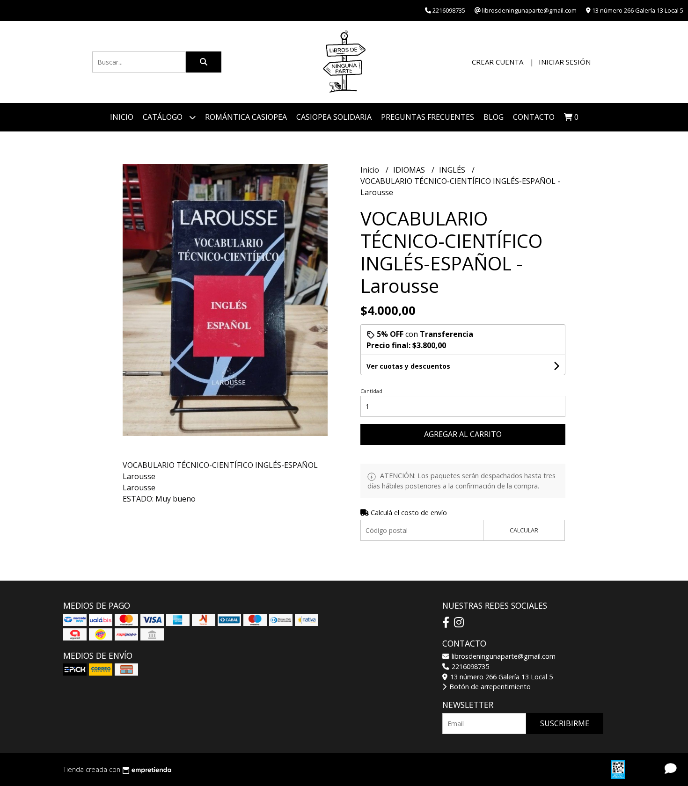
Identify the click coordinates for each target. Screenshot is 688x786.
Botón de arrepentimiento (489, 686)
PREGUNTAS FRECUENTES (427, 117)
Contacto (534, 117)
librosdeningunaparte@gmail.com (503, 656)
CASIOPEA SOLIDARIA (334, 117)
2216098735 (469, 666)
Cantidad (371, 390)
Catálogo (163, 117)
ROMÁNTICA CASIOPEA (246, 117)
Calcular (524, 530)
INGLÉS (453, 170)
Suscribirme (564, 723)
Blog (493, 117)
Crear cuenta (497, 61)
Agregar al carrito (463, 434)
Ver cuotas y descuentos (408, 366)
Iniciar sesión (565, 61)
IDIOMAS (410, 170)
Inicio (121, 117)
